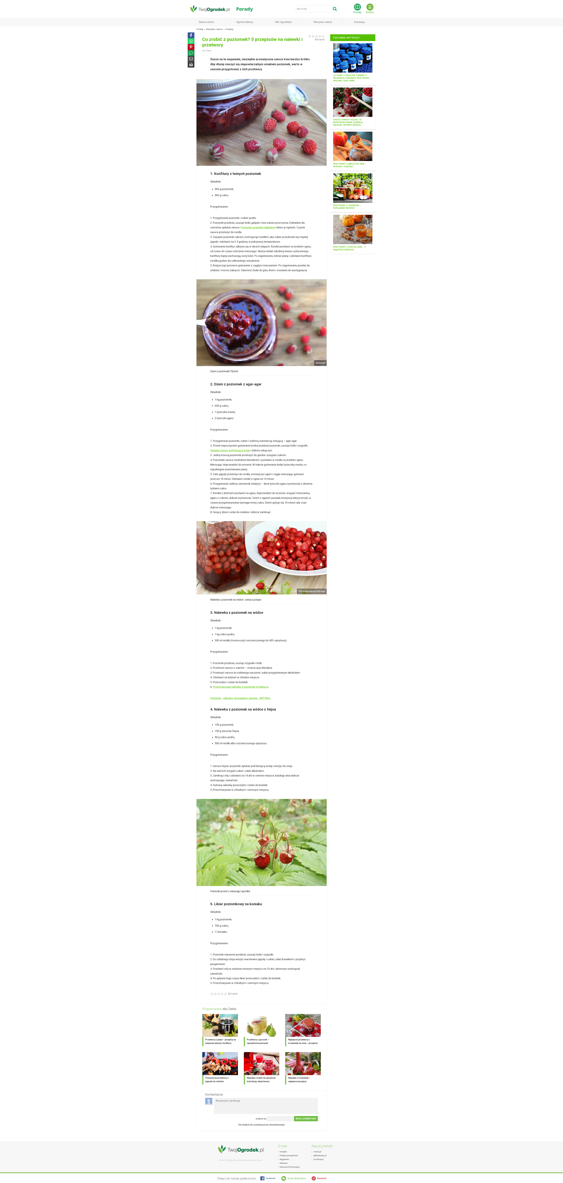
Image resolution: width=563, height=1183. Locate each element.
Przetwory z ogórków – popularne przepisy (347, 206)
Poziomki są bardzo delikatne (258, 227)
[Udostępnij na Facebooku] (191, 35)
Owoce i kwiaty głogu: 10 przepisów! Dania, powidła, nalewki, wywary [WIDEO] (348, 122)
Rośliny (370, 12)
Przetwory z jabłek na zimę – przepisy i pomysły (349, 165)
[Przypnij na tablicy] (191, 47)
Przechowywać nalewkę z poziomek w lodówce (240, 686)
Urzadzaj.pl (318, 1159)
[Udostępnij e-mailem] (191, 59)
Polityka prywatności (289, 1155)
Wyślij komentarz (306, 1118)
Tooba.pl (317, 1151)
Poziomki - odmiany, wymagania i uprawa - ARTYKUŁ (240, 698)
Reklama (284, 1163)
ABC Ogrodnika (283, 22)
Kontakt (283, 1151)
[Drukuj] (191, 65)
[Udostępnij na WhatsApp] (191, 41)
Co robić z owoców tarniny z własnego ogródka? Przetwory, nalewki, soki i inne (351, 78)
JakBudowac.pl (319, 1155)
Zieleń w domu (206, 22)
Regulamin (284, 1159)
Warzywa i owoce (323, 22)
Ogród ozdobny (244, 22)
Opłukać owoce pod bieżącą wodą (230, 450)
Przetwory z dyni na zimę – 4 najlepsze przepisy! (349, 248)
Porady (357, 12)
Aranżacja (359, 22)
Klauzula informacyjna (290, 1167)
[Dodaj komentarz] (191, 53)
